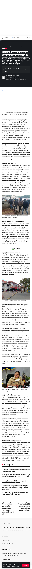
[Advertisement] (16, 19)
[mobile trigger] (3, 38)
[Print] (6, 71)
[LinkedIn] (12, 544)
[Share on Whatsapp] (11, 68)
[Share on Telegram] (14, 68)
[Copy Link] (19, 68)
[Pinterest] (10, 544)
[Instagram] (7, 544)
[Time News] (16, 38)
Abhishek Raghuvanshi (13, 75)
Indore (4, 48)
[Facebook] (2, 544)
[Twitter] (5, 544)
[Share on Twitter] (8, 68)
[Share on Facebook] (6, 68)
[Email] (16, 68)
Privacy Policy (6, 566)
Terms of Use (15, 566)
